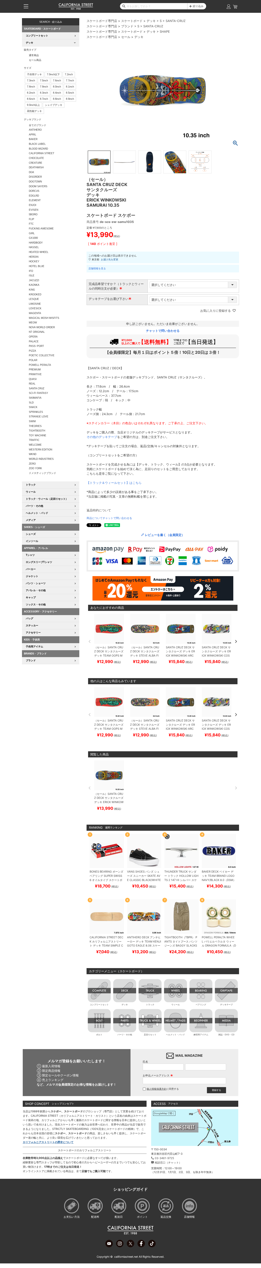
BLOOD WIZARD (38, 148)
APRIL (32, 134)
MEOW (33, 322)
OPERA (33, 336)
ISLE (31, 275)
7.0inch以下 (53, 74)
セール (125, 37)
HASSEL (34, 247)
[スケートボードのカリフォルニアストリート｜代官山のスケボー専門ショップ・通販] (76, 9)
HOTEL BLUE (36, 266)
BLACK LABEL (37, 144)
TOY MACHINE (37, 435)
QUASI (33, 379)
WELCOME (35, 444)
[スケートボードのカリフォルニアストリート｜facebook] (141, 1246)
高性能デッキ (34, 111)
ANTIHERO (35, 129)
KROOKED (35, 294)
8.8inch (57, 98)
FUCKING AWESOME (41, 228)
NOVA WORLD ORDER (42, 327)
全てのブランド (37, 125)
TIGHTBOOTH (37, 430)
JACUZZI (34, 280)
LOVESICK (35, 308)
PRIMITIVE (35, 374)
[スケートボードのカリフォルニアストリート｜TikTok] (152, 1246)
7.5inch (44, 80)
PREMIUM (35, 369)
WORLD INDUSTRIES (41, 458)
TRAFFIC (34, 440)
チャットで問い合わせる (163, 331)
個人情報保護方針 (156, 1088)
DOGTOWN (35, 181)
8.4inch (57, 92)
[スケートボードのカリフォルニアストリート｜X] (130, 1246)
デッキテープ (226, 1004)
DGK (31, 172)
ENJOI (32, 205)
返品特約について (99, 510)
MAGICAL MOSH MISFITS (44, 318)
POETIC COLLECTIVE (41, 355)
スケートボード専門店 (102, 21)
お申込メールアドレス (158, 1075)
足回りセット (150, 1034)
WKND (32, 454)
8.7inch (44, 98)
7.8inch (31, 86)
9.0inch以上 (33, 105)
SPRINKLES (36, 412)
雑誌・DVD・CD (226, 1034)
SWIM (32, 421)
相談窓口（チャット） (168, 1162)
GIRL (32, 233)
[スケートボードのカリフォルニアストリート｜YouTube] (109, 1246)
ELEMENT (35, 200)
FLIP (31, 219)
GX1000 (33, 237)
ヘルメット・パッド (175, 1034)
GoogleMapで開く (164, 1113)
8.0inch (57, 86)
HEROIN (33, 256)
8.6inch (31, 98)
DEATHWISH (36, 167)
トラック (150, 1004)
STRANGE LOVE (38, 416)
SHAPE (165, 31)
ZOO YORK (35, 468)
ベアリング (201, 1004)
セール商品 (35, 60)
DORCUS (34, 190)
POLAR (33, 360)
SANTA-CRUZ (176, 21)
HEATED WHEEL (38, 252)
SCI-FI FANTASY (38, 393)
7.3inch (31, 80)
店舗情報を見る (97, 268)
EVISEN (33, 209)
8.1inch (70, 86)
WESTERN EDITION (40, 449)
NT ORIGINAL (37, 331)
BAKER (33, 139)
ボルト (99, 1034)
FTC (31, 223)
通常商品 (34, 55)
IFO (31, 271)
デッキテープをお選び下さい (110, 299)
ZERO (32, 463)
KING (32, 289)
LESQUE (34, 299)
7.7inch (70, 80)
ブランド (127, 26)
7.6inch (57, 80)
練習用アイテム (201, 1034)
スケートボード (132, 21)
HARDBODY (36, 242)
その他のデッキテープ (102, 437)
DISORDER (35, 176)
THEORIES (35, 426)
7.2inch (69, 74)
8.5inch (70, 92)
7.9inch (44, 86)
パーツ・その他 (124, 1034)
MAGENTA (35, 313)
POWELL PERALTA (40, 365)
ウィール (175, 1004)
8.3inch (44, 92)
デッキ (151, 21)
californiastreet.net (126, 1256)
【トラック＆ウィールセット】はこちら (114, 483)
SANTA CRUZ (36, 388)
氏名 (145, 1061)
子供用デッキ (34, 74)
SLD (31, 402)
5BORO (33, 214)
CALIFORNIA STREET (41, 153)
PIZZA (32, 350)
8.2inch (31, 92)
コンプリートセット (99, 1004)
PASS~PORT (36, 346)
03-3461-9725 (164, 1158)
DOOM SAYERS (38, 186)
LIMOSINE (35, 303)
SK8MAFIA (35, 397)
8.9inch (70, 98)
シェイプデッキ (53, 105)
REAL (32, 383)
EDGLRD (34, 195)
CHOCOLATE (36, 158)
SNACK (33, 407)
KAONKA (34, 284)
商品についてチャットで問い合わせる (109, 518)
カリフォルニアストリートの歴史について (48, 1142)
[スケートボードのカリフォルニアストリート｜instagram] (120, 1246)
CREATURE (35, 162)
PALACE (34, 341)
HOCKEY (34, 261)
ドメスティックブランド (42, 473)
